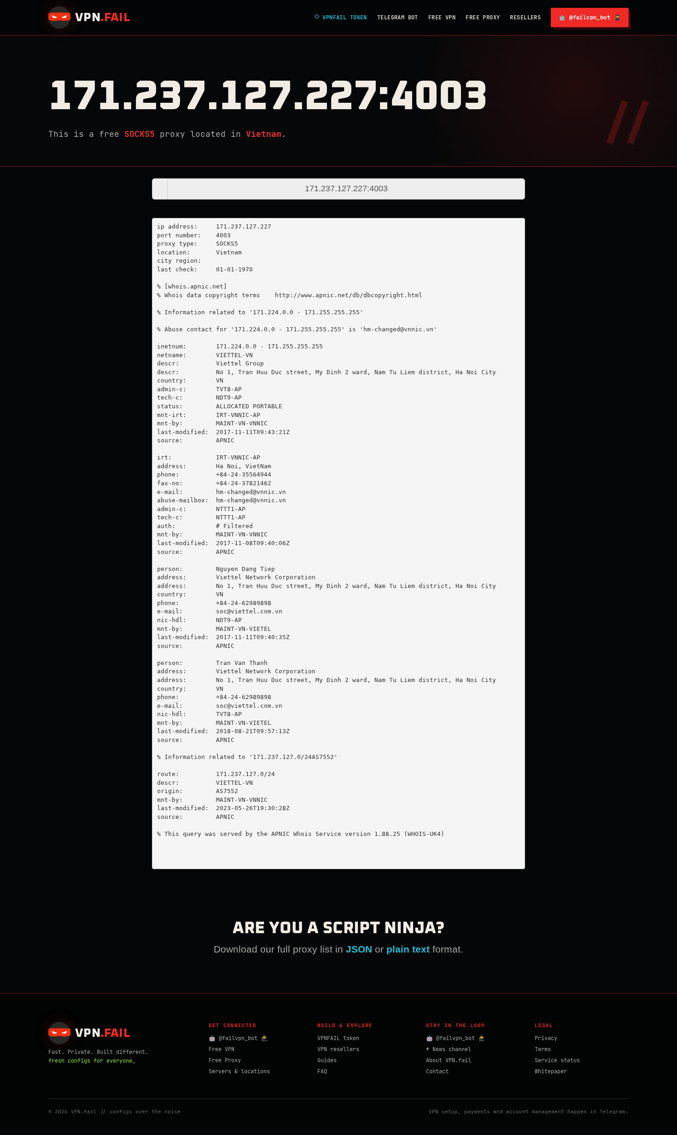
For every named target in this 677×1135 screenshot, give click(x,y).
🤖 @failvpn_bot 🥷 (590, 17)
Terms (543, 1049)
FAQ (322, 1071)
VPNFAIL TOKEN (341, 17)
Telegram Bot (397, 17)
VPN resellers (338, 1049)
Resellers (525, 17)
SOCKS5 (139, 134)
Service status (557, 1060)
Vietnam (263, 134)
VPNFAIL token (338, 1038)
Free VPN (441, 17)
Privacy (546, 1038)
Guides (327, 1060)
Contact (437, 1071)
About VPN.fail (448, 1060)
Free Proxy (483, 17)
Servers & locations (239, 1071)
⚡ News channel (448, 1049)
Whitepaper (551, 1071)
